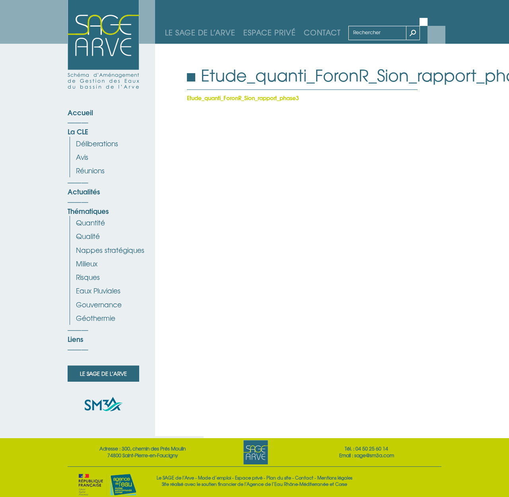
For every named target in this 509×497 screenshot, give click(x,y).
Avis (82, 157)
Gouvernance (99, 304)
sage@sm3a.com (374, 455)
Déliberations (97, 143)
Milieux (86, 263)
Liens (75, 339)
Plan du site (278, 477)
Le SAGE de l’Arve (200, 32)
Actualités (84, 191)
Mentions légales (334, 477)
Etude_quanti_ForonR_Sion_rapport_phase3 (243, 97)
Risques (88, 277)
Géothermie (95, 318)
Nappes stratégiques (110, 250)
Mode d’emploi (214, 477)
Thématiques (88, 211)
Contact (322, 32)
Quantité (90, 222)
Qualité (88, 236)
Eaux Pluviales (98, 290)
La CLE (78, 131)
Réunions (90, 170)
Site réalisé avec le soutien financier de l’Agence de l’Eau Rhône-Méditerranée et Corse (254, 484)
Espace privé (269, 32)
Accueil (80, 112)
